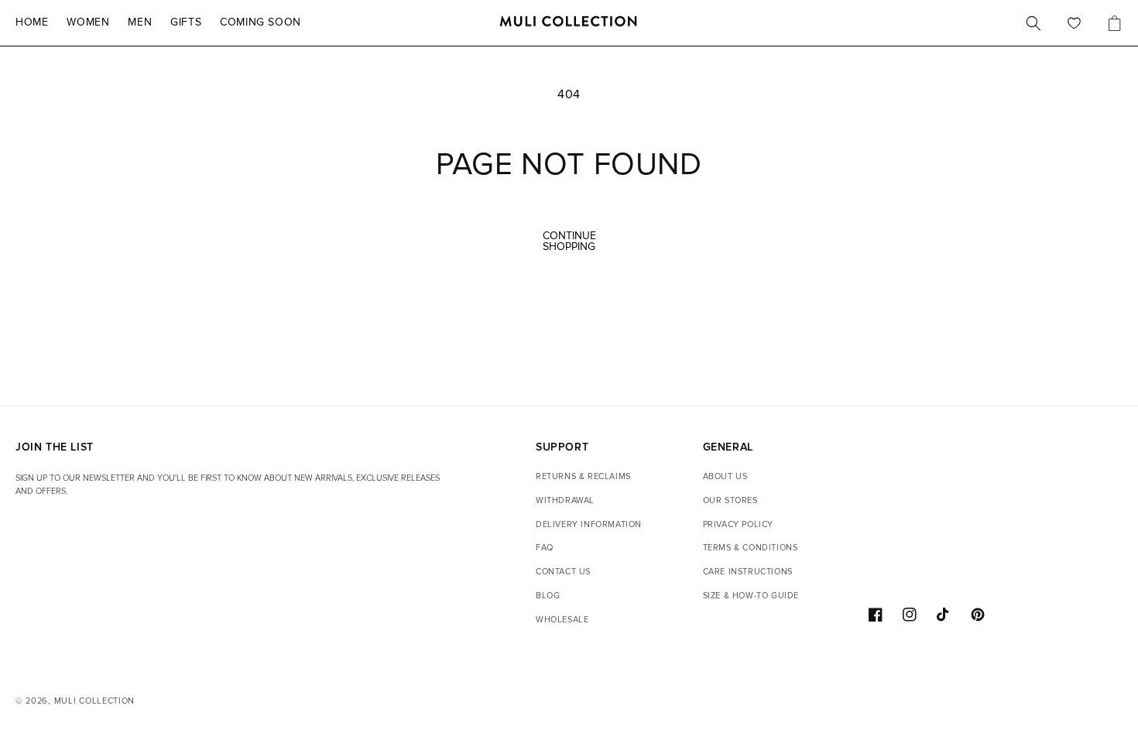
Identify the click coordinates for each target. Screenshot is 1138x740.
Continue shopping (569, 241)
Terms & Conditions (750, 548)
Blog (548, 596)
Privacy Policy (738, 524)
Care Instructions (748, 572)
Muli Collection (94, 701)
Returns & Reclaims (583, 476)
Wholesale (562, 620)
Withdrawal (565, 500)
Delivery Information (589, 524)
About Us (725, 476)
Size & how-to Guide (751, 596)
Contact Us (563, 572)
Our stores (730, 500)
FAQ (545, 548)
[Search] (1033, 23)
